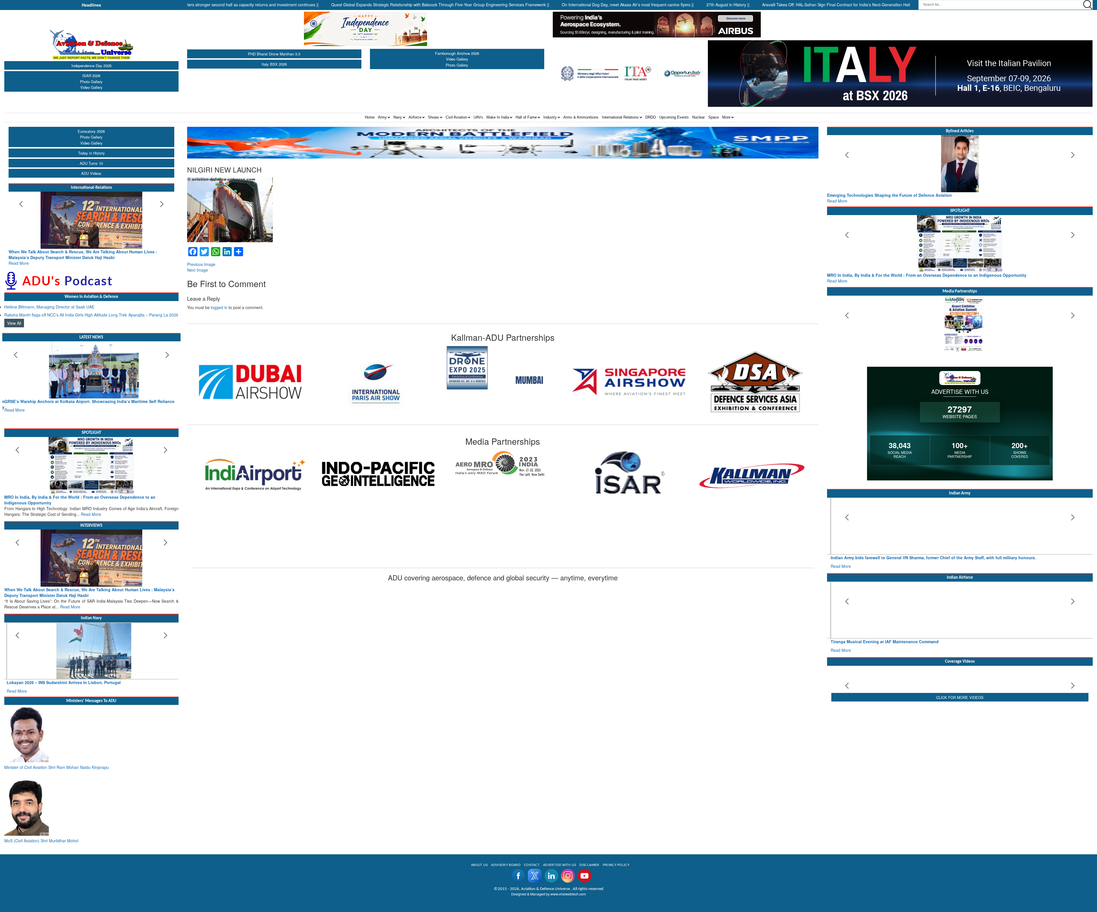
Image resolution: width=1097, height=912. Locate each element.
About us (479, 847)
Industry (550, 117)
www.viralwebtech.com (568, 876)
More (726, 117)
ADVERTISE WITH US (559, 847)
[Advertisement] (960, 791)
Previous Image (201, 264)
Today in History (91, 153)
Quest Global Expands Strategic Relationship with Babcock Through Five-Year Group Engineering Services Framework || (388, 4)
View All (14, 317)
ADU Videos (91, 173)
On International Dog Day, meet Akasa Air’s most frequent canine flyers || (575, 4)
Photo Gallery (91, 81)
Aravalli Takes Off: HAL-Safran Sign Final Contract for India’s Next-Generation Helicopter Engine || (797, 4)
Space (713, 117)
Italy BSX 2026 (274, 64)
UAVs (478, 117)
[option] (250, 368)
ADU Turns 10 (91, 163)
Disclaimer (589, 847)
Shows (433, 117)
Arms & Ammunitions (580, 117)
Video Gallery (91, 87)
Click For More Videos (960, 744)
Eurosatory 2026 (91, 131)
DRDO (650, 117)
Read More (19, 257)
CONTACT (532, 847)
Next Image (197, 270)
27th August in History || (675, 4)
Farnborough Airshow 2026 (457, 53)
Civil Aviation (456, 117)
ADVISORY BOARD (505, 847)
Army (382, 117)
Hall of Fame (526, 117)
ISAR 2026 (91, 75)
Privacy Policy (616, 847)
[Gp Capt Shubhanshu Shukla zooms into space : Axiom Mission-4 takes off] (960, 684)
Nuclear (698, 117)
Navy (397, 117)
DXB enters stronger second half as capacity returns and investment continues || (193, 4)
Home (370, 117)
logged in (219, 307)
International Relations (620, 117)
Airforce (415, 117)
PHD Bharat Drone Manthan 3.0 (274, 54)
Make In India (498, 117)
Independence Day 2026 (91, 65)
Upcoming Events (674, 117)
